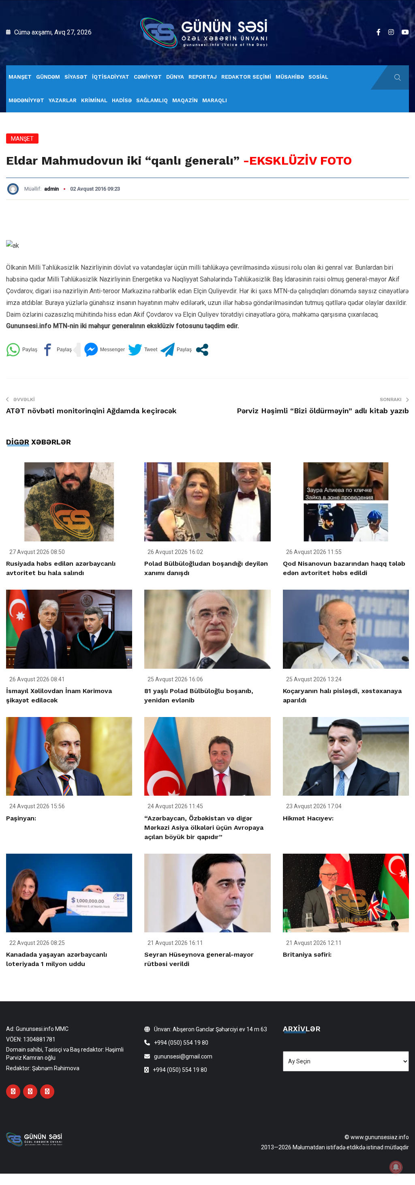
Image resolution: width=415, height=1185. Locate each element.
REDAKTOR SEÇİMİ (246, 77)
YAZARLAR (63, 100)
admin (51, 189)
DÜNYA (175, 77)
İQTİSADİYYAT (110, 77)
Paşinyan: (21, 818)
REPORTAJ (202, 77)
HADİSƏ (122, 100)
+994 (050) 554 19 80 (181, 1042)
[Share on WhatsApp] (21, 350)
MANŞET (20, 77)
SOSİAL (318, 77)
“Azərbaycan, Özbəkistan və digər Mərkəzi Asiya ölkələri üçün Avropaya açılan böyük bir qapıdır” (203, 827)
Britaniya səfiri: (307, 954)
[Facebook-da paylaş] (56, 350)
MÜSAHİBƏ (290, 77)
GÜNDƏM (48, 77)
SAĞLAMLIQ (152, 100)
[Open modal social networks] (202, 350)
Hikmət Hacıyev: (308, 818)
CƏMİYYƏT (148, 77)
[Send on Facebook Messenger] (104, 350)
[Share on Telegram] (176, 350)
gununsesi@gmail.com (183, 1056)
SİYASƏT (76, 77)
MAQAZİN (185, 100)
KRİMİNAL (94, 100)
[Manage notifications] (395, 1167)
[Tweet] (142, 350)
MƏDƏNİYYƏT (26, 100)
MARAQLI (214, 100)
